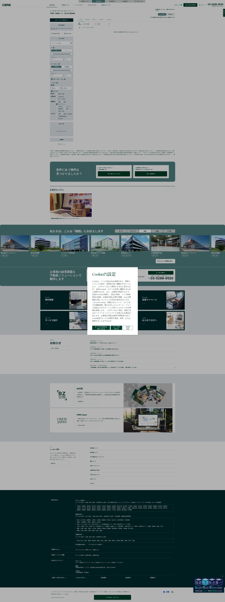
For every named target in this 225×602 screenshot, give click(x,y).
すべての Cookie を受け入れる (101, 328)
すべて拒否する (116, 328)
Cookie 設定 (128, 328)
